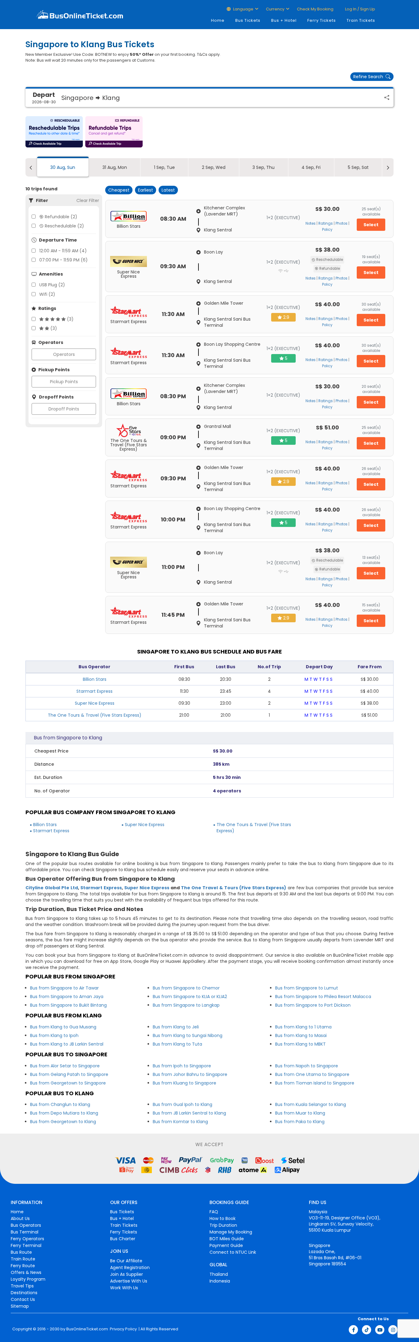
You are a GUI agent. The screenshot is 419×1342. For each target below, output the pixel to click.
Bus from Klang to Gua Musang (63, 1027)
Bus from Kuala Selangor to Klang (310, 1104)
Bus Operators (26, 1225)
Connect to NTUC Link (233, 1252)
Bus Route (21, 1252)
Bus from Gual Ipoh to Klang (182, 1104)
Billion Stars (94, 679)
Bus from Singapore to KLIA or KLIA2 (190, 996)
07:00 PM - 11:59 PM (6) (63, 260)
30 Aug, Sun (62, 167)
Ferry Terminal (26, 1245)
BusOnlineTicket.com (87, 1329)
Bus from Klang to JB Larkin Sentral (66, 1044)
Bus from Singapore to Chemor (186, 988)
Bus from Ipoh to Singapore (182, 1066)
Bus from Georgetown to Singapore (68, 1083)
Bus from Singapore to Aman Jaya (66, 996)
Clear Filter (87, 200)
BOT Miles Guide (227, 1239)
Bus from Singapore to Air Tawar (64, 988)
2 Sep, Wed (213, 167)
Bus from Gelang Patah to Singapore (69, 1074)
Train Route (23, 1259)
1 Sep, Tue (164, 167)
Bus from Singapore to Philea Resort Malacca (323, 996)
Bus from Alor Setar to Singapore (65, 1066)
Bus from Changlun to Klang (60, 1104)
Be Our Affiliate (126, 1261)
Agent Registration (130, 1267)
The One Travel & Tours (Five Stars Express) (233, 888)
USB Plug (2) (52, 285)
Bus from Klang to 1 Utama (303, 1027)
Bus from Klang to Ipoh (54, 1035)
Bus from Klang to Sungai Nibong (187, 1035)
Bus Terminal (24, 1232)
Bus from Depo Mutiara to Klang (64, 1113)
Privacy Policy (123, 1329)
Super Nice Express (94, 703)
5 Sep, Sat (358, 167)
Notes (311, 223)
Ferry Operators (27, 1239)
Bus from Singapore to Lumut (306, 988)
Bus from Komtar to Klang (180, 1122)
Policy (327, 229)
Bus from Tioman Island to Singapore (314, 1083)
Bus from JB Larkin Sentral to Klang (189, 1113)
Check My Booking (315, 9)
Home (218, 20)
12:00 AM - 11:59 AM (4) (63, 251)
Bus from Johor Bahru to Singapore (190, 1074)
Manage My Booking (231, 1232)
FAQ (214, 1212)
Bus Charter (122, 1239)
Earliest (145, 190)
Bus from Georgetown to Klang (63, 1122)
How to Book (223, 1218)
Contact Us (23, 1299)
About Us (20, 1218)
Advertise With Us (128, 1281)
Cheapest (118, 190)
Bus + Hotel (284, 20)
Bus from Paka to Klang (300, 1122)
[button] (54, 131)
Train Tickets (361, 20)
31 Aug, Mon (114, 167)
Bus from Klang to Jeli (176, 1027)
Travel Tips (22, 1286)
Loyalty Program (28, 1279)
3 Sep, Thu (263, 167)
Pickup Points (64, 382)
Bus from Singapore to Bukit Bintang (68, 1005)
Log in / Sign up (359, 9)
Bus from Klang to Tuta (177, 1044)
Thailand (219, 1274)
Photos (342, 223)
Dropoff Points (63, 409)
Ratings (325, 223)
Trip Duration (223, 1225)
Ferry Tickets (321, 20)
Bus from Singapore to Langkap (186, 1005)
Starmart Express (94, 691)
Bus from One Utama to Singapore (312, 1074)
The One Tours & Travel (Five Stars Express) (94, 715)
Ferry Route (23, 1266)
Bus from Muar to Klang (300, 1113)
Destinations (24, 1293)
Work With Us (124, 1288)
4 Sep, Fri (311, 167)
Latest (168, 190)
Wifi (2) (47, 294)
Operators (64, 354)
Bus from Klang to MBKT (300, 1044)
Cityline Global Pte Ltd (51, 888)
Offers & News (26, 1272)
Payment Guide (226, 1245)
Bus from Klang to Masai (301, 1035)
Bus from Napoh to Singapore (306, 1066)
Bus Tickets (247, 20)
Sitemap (20, 1306)
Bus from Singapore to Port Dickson (313, 1005)
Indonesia (220, 1281)
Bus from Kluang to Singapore (184, 1083)
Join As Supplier (126, 1274)
